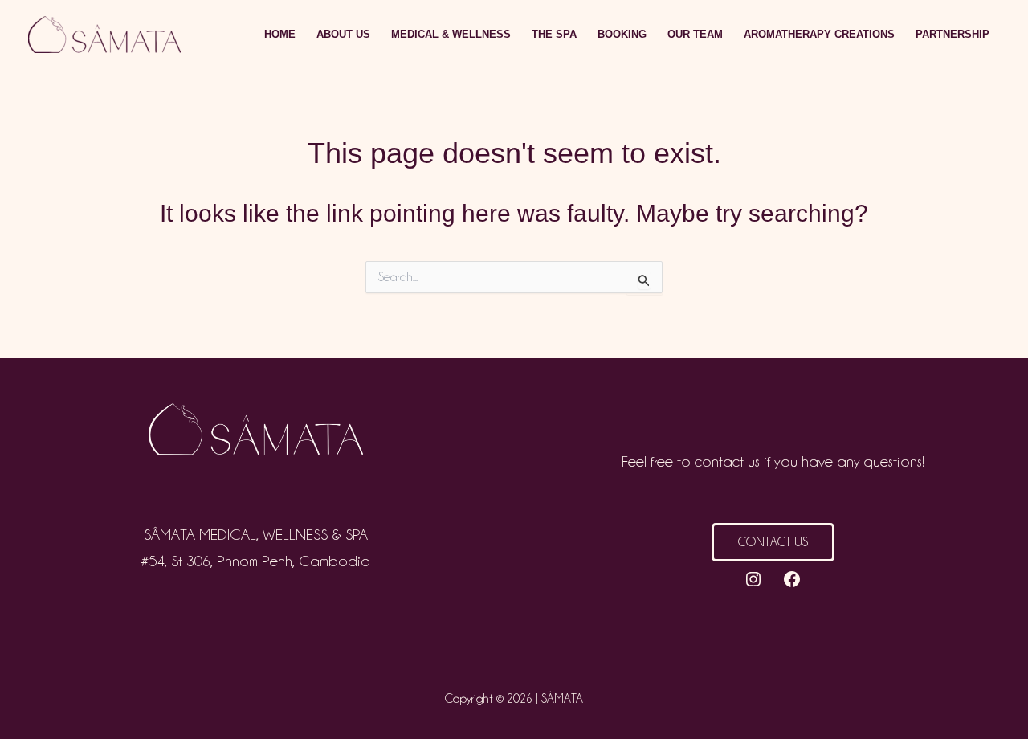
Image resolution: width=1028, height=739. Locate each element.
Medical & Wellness (451, 34)
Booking (622, 34)
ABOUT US (343, 34)
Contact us (773, 542)
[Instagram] (753, 579)
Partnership (952, 34)
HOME (280, 34)
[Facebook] (792, 579)
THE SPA (554, 34)
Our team (695, 34)
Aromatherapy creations (819, 34)
